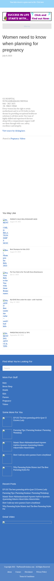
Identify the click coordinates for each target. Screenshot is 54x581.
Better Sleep (7, 386)
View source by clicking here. (14, 131)
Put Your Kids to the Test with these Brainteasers (26, 272)
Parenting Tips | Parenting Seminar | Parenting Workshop (26, 493)
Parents (6, 397)
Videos (22, 138)
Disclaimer (29, 572)
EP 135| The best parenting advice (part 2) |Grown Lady (25, 489)
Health (5, 390)
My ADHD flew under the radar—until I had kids (26, 300)
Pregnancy (14, 138)
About (9, 572)
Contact (18, 572)
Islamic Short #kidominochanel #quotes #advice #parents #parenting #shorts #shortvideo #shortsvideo (26, 497)
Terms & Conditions (27, 576)
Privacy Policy (41, 572)
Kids (4, 393)
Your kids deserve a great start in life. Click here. (27, 2)
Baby (5, 383)
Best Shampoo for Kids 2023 (20, 249)
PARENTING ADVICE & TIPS (20, 333)
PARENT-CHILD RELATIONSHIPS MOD (23, 219)
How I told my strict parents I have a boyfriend (21, 503)
